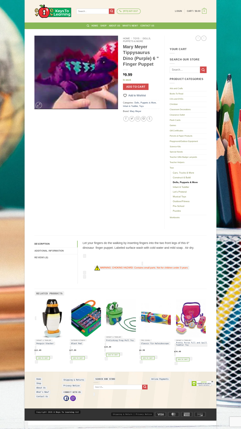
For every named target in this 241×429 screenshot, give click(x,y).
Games (173, 125)
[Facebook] (66, 398)
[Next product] (198, 38)
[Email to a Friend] (138, 118)
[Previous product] (203, 38)
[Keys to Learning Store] (52, 11)
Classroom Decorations (180, 109)
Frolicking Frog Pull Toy (120, 340)
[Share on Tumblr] (149, 118)
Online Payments (160, 379)
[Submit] (111, 11)
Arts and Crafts (176, 88)
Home (94, 25)
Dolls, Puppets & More (137, 39)
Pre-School (178, 206)
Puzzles (177, 210)
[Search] (88, 26)
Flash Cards (175, 120)
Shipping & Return (122, 414)
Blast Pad (76, 343)
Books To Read (176, 94)
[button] (197, 11)
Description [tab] (42, 244)
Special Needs (176, 152)
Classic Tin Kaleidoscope (155, 343)
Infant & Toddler (130, 106)
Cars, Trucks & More (183, 172)
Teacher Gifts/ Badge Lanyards (183, 157)
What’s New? (130, 25)
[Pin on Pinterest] (143, 118)
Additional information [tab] (49, 251)
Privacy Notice (71, 386)
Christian (174, 104)
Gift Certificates (176, 131)
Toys (136, 38)
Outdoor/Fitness (181, 201)
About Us (114, 25)
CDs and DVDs (176, 99)
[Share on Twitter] (132, 118)
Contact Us (147, 25)
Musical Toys (179, 196)
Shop (103, 25)
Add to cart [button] (43, 358)
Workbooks (175, 217)
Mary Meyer (135, 111)
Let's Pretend (180, 191)
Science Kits (175, 146)
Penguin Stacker (45, 343)
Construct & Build (182, 177)
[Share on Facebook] (126, 118)
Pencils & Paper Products (181, 136)
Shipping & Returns (73, 380)
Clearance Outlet (177, 115)
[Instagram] (73, 398)
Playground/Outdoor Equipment (184, 141)
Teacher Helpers (177, 162)
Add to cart (135, 86)
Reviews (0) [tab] (41, 257)
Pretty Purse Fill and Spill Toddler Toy (191, 344)
